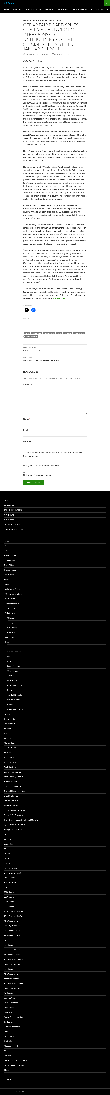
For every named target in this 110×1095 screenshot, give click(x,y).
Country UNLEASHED (13, 926)
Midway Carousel (14, 651)
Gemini (7, 1031)
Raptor (9, 690)
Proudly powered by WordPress (15, 1092)
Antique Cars (9, 993)
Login (6, 887)
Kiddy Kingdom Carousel (14, 1065)
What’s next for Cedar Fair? (34, 349)
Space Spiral (9, 757)
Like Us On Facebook (79, 9)
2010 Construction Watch (15, 911)
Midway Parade (10, 743)
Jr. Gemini (8, 1041)
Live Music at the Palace (14, 950)
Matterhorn (11, 647)
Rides (7, 642)
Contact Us (16, 9)
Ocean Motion (10, 719)
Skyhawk (7, 728)
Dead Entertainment (12, 873)
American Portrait (11, 978)
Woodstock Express (15, 709)
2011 (27, 333)
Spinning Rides (10, 560)
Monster (10, 656)
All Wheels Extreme (12, 921)
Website (27, 441)
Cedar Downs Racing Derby (15, 1060)
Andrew (46, 54)
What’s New (10, 613)
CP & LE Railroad (11, 1002)
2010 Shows (9, 901)
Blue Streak (8, 1012)
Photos (7, 546)
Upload (7, 834)
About (6, 849)
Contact (7, 853)
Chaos (6, 1070)
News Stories (56, 20)
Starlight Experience (16, 623)
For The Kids (9, 877)
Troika (6, 733)
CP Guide (9, 3)
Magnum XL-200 (11, 1046)
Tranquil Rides (10, 570)
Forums (7, 863)
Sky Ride (7, 752)
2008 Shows (9, 892)
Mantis (7, 1051)
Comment (28, 384)
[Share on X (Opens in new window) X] (27, 310)
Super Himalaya (13, 666)
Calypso (7, 1055)
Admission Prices (12, 589)
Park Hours (49, 9)
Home (6, 9)
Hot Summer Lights (12, 930)
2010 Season (12, 627)
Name (26, 419)
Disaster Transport (12, 1027)
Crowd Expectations (33, 9)
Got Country (9, 940)
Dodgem (7, 1079)
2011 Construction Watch (15, 916)
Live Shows (9, 637)
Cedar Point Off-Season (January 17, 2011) (41, 358)
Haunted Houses (11, 882)
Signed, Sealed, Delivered (14, 810)
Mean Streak (12, 680)
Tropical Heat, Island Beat (14, 776)
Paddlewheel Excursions (14, 748)
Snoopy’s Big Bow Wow (13, 815)
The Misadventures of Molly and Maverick (21, 820)
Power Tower (9, 724)
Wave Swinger (12, 671)
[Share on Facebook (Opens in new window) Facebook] (33, 310)
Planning (7, 584)
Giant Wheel (9, 1007)
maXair (8, 714)
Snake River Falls (11, 801)
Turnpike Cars (10, 762)
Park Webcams (62, 9)
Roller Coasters (10, 555)
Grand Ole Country (12, 964)
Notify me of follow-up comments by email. (43, 465)
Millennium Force (14, 685)
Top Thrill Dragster (15, 695)
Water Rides (9, 574)
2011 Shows (9, 906)
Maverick (10, 675)
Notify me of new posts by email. (38, 475)
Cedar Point (49, 333)
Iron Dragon (9, 1036)
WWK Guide (9, 844)
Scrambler (11, 661)
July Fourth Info (12, 603)
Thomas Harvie (31, 336)
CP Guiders (9, 858)
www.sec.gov (59, 298)
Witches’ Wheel (10, 738)
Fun (5, 550)
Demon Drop (9, 1075)
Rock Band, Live (10, 767)
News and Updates (41, 20)
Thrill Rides (9, 565)
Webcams (8, 839)
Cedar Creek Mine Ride (13, 1017)
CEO (59, 333)
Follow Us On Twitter (99, 9)
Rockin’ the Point (11, 781)
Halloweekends (10, 868)
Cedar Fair (28, 20)
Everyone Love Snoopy (13, 983)
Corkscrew (8, 1022)
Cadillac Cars (9, 998)
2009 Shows (9, 897)
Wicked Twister (13, 700)
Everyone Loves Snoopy (13, 959)
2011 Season (12, 632)
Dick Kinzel (79, 333)
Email (26, 430)
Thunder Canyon (11, 805)
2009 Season (12, 618)
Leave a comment (61, 54)
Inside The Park (10, 608)
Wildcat (10, 704)
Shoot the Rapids (11, 796)
